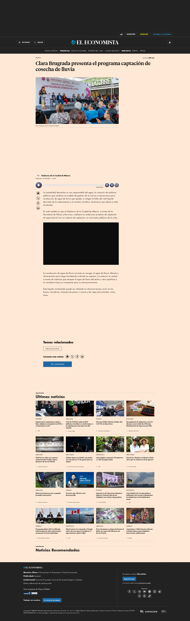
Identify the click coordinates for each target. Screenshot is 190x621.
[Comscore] (148, 612)
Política (38, 57)
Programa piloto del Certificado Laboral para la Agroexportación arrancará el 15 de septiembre (48, 531)
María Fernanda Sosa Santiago (76, 466)
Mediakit (37, 576)
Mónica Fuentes (132, 466)
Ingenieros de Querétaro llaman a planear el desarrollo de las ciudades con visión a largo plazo (109, 495)
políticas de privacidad (144, 583)
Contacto (78, 580)
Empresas (39, 526)
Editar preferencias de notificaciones (38, 583)
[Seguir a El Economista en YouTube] (144, 591)
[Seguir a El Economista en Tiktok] (149, 596)
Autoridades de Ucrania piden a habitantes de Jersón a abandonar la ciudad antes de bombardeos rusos (139, 496)
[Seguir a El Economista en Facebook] (129, 591)
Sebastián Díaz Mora (134, 430)
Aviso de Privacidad (43, 580)
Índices (135, 51)
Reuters (130, 538)
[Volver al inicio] (67, 567)
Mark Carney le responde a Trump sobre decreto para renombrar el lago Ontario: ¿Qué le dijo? (79, 531)
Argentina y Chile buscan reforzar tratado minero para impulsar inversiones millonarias (139, 531)
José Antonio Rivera (43, 466)
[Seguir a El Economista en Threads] (144, 596)
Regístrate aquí (129, 579)
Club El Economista (69, 572)
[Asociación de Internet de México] (163, 612)
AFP (69, 538)
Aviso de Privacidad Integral (63, 580)
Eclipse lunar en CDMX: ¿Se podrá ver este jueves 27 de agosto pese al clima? (79, 460)
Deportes (39, 419)
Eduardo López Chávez (73, 502)
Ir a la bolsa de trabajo (52, 600)
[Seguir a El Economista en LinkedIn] (139, 591)
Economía (129, 419)
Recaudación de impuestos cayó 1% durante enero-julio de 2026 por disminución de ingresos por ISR (139, 424)
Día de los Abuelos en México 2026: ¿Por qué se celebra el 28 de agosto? (140, 459)
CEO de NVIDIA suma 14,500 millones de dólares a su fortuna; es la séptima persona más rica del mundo (79, 425)
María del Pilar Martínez (43, 538)
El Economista (43, 572)
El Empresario (55, 572)
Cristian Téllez (71, 431)
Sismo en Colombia (78, 51)
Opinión (68, 490)
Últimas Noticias (51, 51)
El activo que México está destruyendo (76, 494)
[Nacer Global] (30, 593)
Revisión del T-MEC (96, 51)
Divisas (142, 51)
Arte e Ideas (70, 455)
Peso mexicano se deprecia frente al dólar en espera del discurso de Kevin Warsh (110, 531)
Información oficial (52, 349)
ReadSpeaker (99, 187)
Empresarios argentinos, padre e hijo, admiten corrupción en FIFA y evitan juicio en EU (49, 424)
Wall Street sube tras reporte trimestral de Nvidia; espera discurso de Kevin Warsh (47, 460)
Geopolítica (100, 455)
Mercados (69, 419)
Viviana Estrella (102, 502)
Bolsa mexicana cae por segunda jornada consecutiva (48, 494)
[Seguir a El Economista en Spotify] (149, 591)
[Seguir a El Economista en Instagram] (154, 591)
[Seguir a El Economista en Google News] (139, 596)
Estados (99, 490)
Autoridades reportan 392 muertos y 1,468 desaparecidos (109, 459)
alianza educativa (112, 51)
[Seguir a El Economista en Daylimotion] (159, 591)
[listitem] (39, 185)
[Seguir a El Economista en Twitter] (134, 591)
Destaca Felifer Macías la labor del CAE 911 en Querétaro (109, 423)
